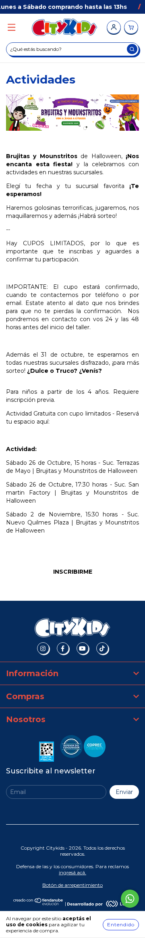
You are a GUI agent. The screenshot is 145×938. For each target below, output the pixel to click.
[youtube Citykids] (83, 648)
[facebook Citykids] (63, 648)
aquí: (44, 421)
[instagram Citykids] (43, 648)
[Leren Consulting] (99, 903)
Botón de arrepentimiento (72, 885)
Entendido (121, 924)
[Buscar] (132, 49)
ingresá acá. (72, 872)
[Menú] (11, 27)
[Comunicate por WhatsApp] (130, 899)
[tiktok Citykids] (102, 648)
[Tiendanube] (38, 903)
